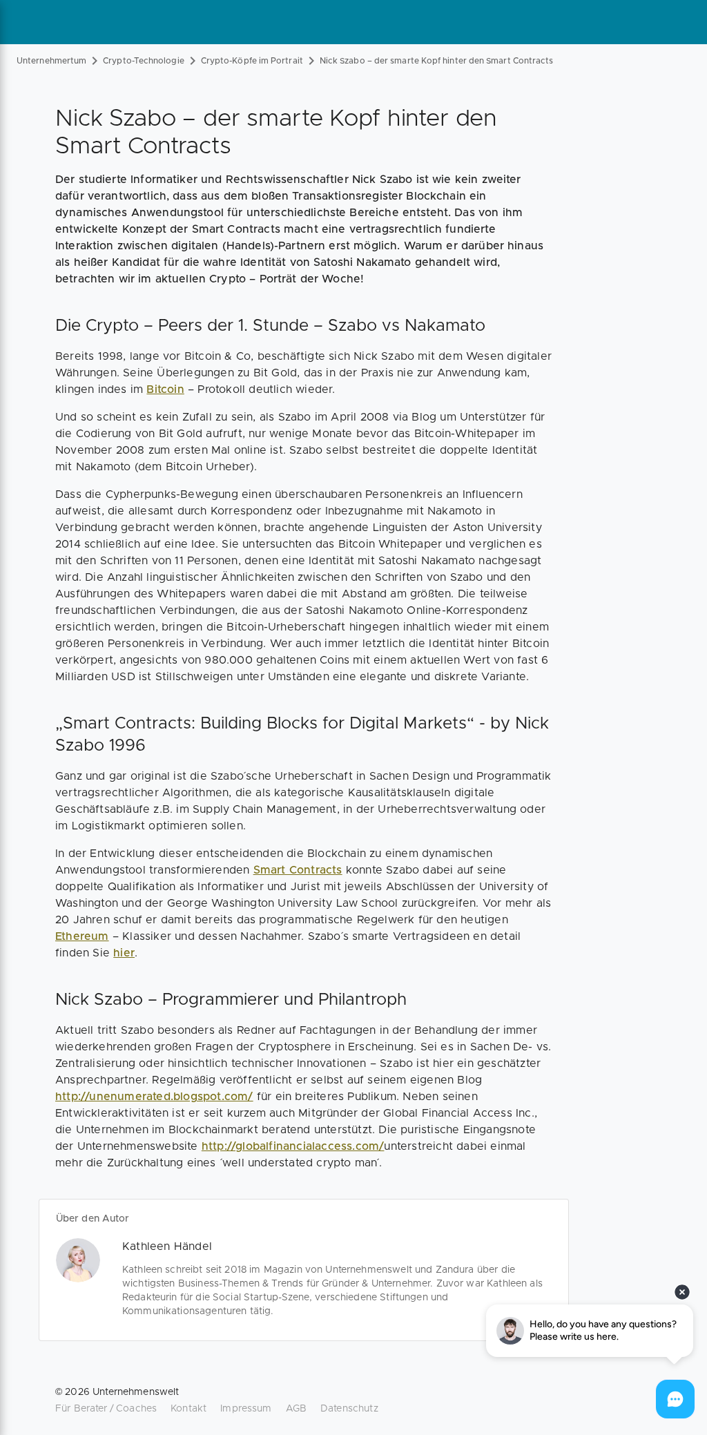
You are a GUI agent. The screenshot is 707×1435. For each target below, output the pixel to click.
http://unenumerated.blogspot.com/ (154, 1096)
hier (124, 953)
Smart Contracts (297, 870)
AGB (296, 1409)
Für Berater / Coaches (106, 1409)
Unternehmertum (51, 61)
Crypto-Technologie (143, 61)
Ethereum (82, 936)
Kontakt (188, 1409)
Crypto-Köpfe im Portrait (252, 61)
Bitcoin (165, 389)
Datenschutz (349, 1409)
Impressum (245, 1409)
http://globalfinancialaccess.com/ (293, 1146)
